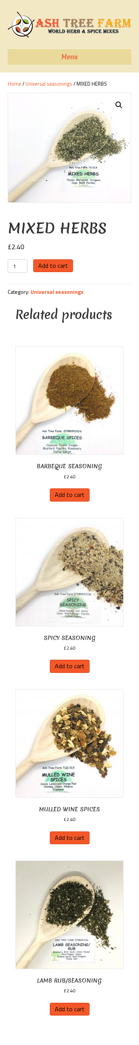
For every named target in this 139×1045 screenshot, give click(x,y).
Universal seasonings (48, 84)
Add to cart (53, 265)
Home (14, 84)
